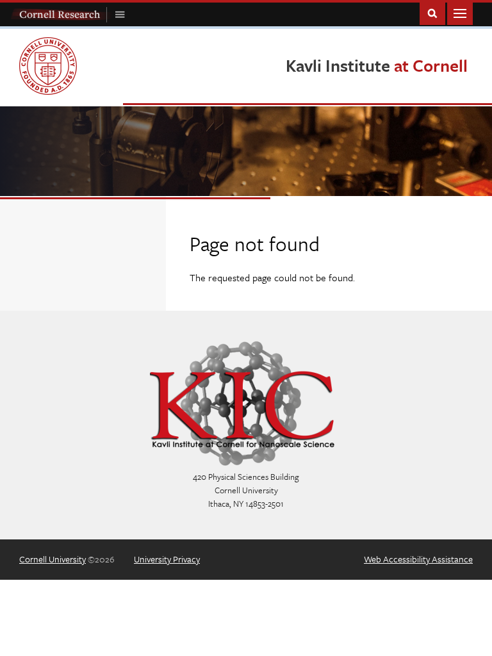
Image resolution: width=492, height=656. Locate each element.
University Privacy (167, 559)
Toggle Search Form (432, 12)
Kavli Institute (377, 65)
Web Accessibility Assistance (418, 559)
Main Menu (460, 12)
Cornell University (52, 559)
